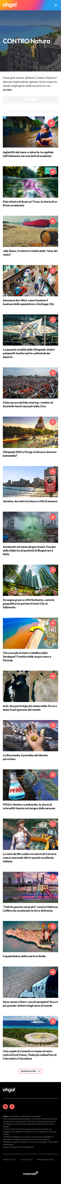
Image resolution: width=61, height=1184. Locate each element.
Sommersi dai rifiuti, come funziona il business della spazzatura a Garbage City (28, 302)
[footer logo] (9, 1090)
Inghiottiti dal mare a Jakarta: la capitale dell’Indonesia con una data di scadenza (28, 154)
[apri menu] (55, 5)
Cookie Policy (26, 1160)
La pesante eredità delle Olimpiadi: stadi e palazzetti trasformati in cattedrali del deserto (29, 353)
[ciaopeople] (30, 1173)
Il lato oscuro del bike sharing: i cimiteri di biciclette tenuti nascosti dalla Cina (28, 404)
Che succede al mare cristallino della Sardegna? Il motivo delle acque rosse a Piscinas (27, 656)
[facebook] (11, 1106)
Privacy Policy (9, 1160)
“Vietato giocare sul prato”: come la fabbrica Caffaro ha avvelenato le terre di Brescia (30, 908)
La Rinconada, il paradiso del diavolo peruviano (25, 757)
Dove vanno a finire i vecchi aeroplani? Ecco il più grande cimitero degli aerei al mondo (30, 1003)
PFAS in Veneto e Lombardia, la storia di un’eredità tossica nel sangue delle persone (29, 806)
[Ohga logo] (10, 5)
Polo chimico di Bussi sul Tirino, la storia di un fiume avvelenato (30, 203)
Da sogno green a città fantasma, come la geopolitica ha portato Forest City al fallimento (28, 603)
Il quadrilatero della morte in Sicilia (24, 956)
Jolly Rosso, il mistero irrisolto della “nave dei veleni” (30, 252)
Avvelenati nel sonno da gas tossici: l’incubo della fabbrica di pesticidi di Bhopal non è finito (29, 550)
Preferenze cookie (45, 1160)
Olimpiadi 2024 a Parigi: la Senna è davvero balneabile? (29, 453)
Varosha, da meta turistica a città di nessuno (30, 501)
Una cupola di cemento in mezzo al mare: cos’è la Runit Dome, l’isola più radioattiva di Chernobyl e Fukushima (29, 1054)
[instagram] (5, 1106)
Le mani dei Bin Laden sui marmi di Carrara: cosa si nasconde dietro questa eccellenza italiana (30, 857)
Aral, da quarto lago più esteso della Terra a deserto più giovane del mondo (30, 707)
